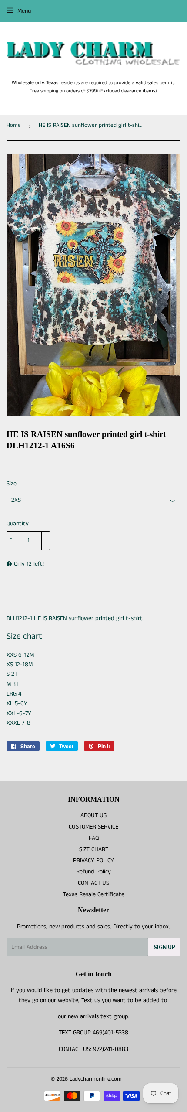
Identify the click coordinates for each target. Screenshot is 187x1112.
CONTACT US (93, 883)
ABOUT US (93, 815)
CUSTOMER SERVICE (93, 826)
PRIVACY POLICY (93, 860)
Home (14, 125)
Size (12, 483)
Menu (24, 11)
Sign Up (164, 947)
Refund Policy (93, 871)
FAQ (94, 838)
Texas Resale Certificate (93, 894)
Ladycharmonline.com (96, 1079)
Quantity (18, 523)
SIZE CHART (93, 849)
